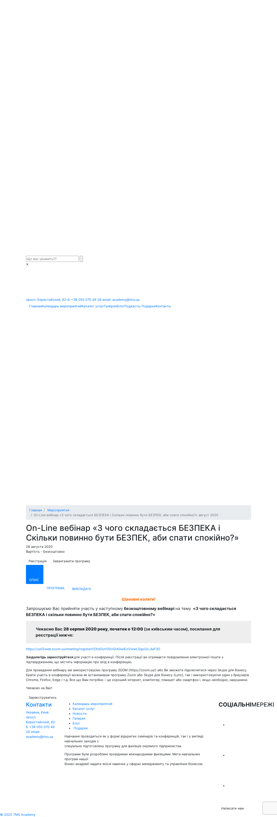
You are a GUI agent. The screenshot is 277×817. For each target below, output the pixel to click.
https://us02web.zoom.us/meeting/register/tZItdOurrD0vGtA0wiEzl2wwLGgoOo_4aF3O (93, 649)
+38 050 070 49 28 (86, 300)
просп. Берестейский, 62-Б (48, 300)
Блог (120, 306)
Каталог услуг (93, 306)
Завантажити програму (71, 561)
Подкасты (132, 306)
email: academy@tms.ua (121, 300)
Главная (35, 306)
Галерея (110, 306)
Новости (80, 713)
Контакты (163, 306)
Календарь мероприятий (62, 306)
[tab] (34, 574)
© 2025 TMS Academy (17, 815)
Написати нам (232, 808)
